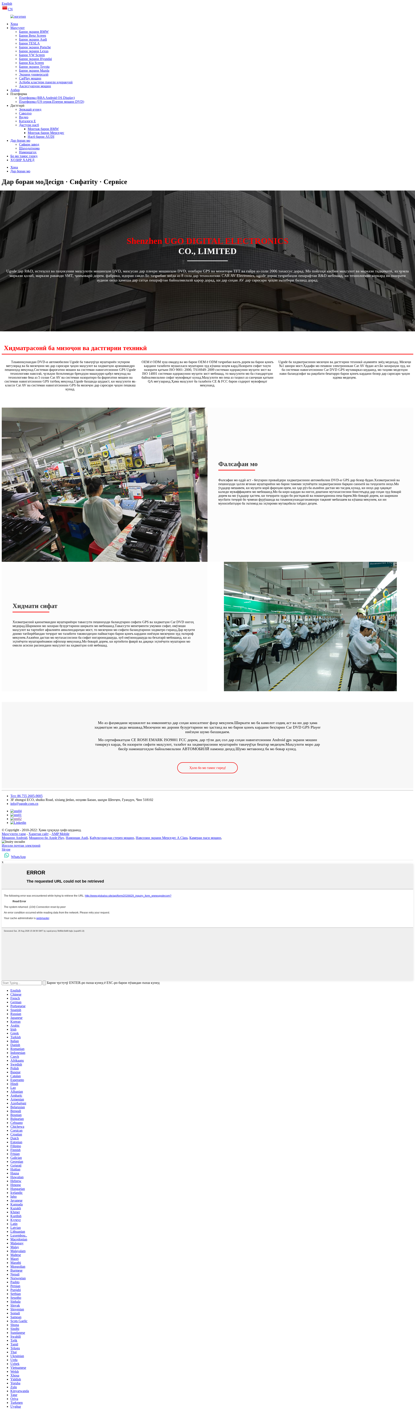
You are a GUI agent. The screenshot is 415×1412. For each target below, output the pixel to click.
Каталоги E (27, 121)
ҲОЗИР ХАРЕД (22, 160)
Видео (23, 117)
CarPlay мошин (30, 78)
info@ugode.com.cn (24, 803)
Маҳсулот (17, 28)
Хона (14, 24)
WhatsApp (18, 857)
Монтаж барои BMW (43, 129)
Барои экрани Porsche (35, 47)
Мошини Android (14, 838)
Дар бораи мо (20, 140)
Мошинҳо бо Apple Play (46, 838)
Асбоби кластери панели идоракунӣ (46, 82)
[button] (207, 767)
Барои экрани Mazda (34, 70)
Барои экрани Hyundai (35, 59)
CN (10, 9)
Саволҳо (25, 113)
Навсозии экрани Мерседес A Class (162, 838)
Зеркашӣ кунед (30, 109)
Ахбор (15, 90)
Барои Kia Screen (31, 63)
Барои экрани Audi (33, 39)
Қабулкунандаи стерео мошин (112, 838)
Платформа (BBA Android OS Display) (47, 98)
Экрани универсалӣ (33, 74)
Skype (6, 849)
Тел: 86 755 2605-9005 (26, 796)
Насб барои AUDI (41, 136)
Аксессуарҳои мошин (35, 86)
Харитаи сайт (39, 834)
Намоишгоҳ (28, 152)
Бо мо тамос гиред (23, 156)
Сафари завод (29, 144)
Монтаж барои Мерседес (46, 133)
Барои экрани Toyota (34, 66)
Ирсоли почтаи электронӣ (21, 845)
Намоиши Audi (77, 838)
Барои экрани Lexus (33, 51)
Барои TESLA (29, 43)
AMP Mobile (60, 834)
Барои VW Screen (32, 55)
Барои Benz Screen (32, 35)
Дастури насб (29, 125)
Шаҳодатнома (29, 148)
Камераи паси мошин (205, 838)
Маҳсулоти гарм (14, 834)
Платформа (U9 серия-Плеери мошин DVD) (51, 101)
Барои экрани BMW (34, 31)
